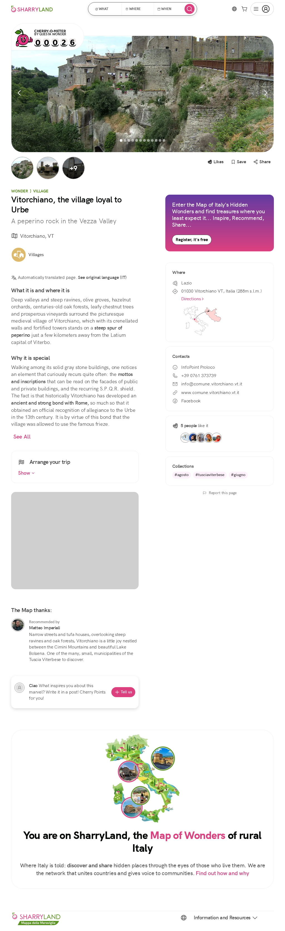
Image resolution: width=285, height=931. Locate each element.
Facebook (191, 401)
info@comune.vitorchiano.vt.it (211, 384)
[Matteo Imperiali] (17, 625)
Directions (191, 299)
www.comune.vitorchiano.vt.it (210, 392)
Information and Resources (222, 917)
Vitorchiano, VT (37, 236)
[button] (107, 9)
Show (24, 473)
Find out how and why (222, 873)
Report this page (223, 492)
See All (22, 437)
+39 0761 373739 (198, 375)
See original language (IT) (102, 277)
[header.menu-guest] (262, 9)
